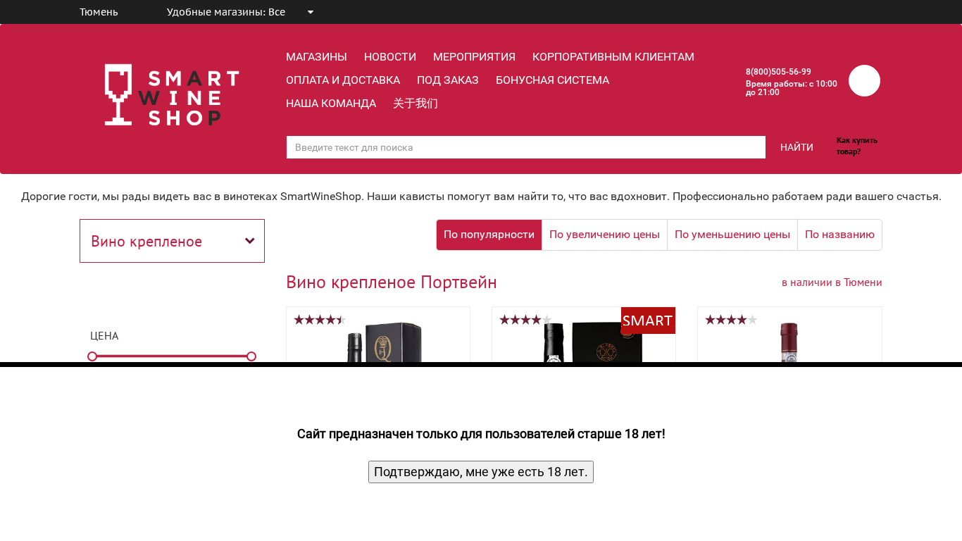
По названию (840, 234)
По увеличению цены (604, 234)
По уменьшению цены (732, 234)
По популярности (489, 234)
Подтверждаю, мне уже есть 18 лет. (481, 471)
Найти (796, 147)
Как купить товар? (857, 145)
